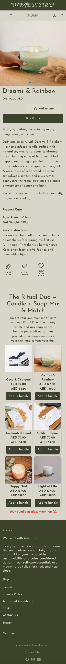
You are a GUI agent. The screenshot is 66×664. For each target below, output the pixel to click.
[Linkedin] (39, 659)
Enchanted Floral (18, 433)
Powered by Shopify (41, 645)
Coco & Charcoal (18, 379)
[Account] (54, 15)
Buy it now (33, 118)
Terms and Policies (33, 652)
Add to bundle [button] (18, 396)
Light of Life (47, 486)
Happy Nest (18, 486)
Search (7, 587)
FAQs (6, 608)
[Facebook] (27, 659)
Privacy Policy (12, 594)
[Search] (11, 15)
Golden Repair (47, 433)
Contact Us (10, 615)
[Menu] (4, 15)
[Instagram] (33, 659)
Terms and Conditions (17, 601)
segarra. (27, 645)
